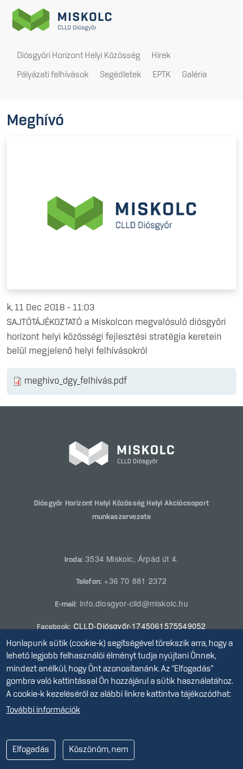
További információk (43, 710)
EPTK (162, 75)
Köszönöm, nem (98, 749)
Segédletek (120, 75)
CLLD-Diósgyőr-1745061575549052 (139, 625)
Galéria (194, 75)
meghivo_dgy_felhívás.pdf (75, 381)
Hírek (161, 55)
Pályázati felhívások (53, 75)
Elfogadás (30, 749)
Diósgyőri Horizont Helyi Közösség (78, 55)
